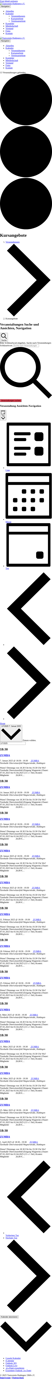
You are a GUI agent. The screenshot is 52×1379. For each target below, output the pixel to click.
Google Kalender (13, 1358)
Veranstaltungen (18, 16)
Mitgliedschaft (12, 26)
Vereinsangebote (18, 21)
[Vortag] (29, 645)
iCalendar (10, 1361)
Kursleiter (10, 23)
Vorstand (9, 28)
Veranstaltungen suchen (10, 401)
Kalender (10, 13)
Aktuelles (10, 11)
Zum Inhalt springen (9, 1)
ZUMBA (5, 755)
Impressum (5, 1378)
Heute (2, 723)
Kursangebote (17, 18)
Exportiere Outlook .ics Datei (18, 1370)
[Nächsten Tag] (29, 719)
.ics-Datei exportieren (15, 1368)
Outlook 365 (11, 1363)
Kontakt (9, 33)
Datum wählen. (29, 740)
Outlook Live (11, 1365)
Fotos (8, 31)
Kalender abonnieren (9, 1317)
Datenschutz (18, 1378)
